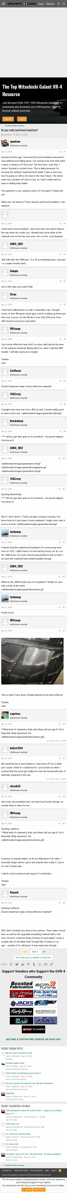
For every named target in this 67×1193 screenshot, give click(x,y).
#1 (65, 152)
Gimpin (14, 271)
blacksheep (16, 421)
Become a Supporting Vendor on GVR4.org (33, 1039)
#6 (65, 339)
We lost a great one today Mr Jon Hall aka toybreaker (29, 1083)
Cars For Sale (11, 1120)
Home (54, 1170)
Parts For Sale (11, 1140)
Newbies (9, 1059)
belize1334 (16, 748)
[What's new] (58, 3)
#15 (64, 631)
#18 (64, 796)
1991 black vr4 (12, 1124)
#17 (64, 758)
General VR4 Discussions (17, 1069)
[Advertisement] (33, 42)
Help (47, 1170)
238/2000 (10, 1093)
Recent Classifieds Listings (15, 1106)
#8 (65, 404)
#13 (64, 577)
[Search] (64, 3)
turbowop (15, 532)
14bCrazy (15, 394)
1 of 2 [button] (24, 952)
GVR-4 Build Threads (14, 1099)
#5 (65, 305)
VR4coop (15, 329)
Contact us (7, 1170)
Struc (13, 294)
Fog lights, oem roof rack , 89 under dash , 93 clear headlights (33, 1154)
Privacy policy (36, 1170)
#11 (64, 489)
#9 (65, 431)
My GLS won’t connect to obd (19, 1053)
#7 (65, 381)
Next (34, 952)
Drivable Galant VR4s (15, 1063)
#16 (64, 724)
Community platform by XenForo (26, 1175)
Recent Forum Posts (12, 1048)
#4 (65, 281)
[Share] (60, 152)
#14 (64, 607)
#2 (65, 224)
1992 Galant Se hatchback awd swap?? (23, 1073)
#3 (65, 254)
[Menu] (3, 3)
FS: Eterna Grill (12, 1144)
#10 (64, 458)
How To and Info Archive (16, 1079)
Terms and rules (21, 1170)
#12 (64, 542)
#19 (64, 823)
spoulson (7, 134)
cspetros (15, 714)
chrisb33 (15, 786)
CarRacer (15, 371)
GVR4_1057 (16, 244)
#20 (64, 903)
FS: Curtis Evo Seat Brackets (18, 1134)
